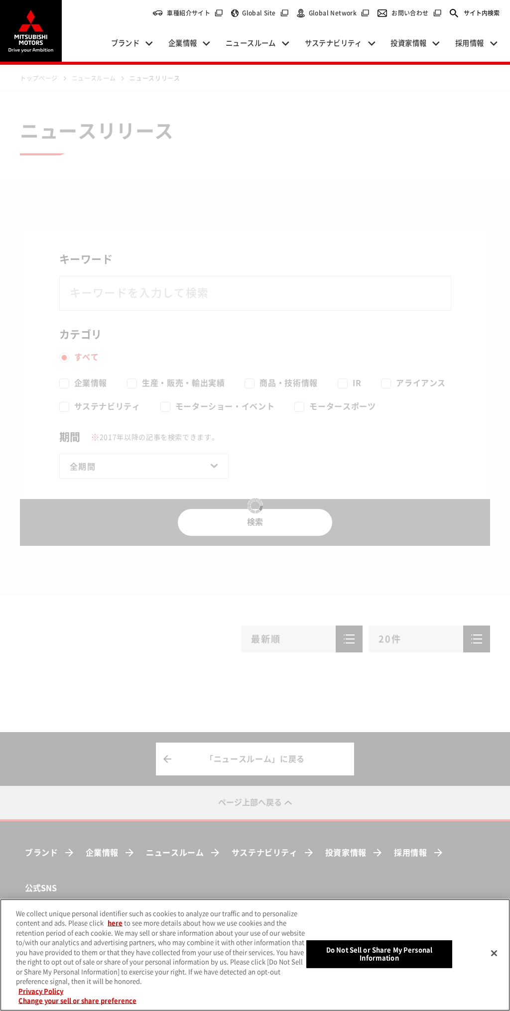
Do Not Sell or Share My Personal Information (379, 954)
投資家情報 (346, 853)
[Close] (494, 953)
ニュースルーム (175, 853)
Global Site (265, 13)
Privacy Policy (40, 991)
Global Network (339, 13)
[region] (255, 955)
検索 (255, 522)
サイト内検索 (482, 13)
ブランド (41, 853)
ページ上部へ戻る (250, 802)
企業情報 (102, 853)
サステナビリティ (265, 853)
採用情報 (410, 853)
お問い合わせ (416, 13)
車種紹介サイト (195, 13)
